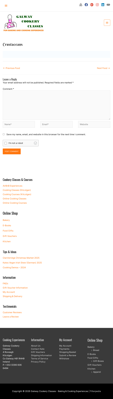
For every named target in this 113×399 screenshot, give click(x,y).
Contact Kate (37, 349)
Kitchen (7, 241)
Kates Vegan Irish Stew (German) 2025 (22, 262)
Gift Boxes (98, 361)
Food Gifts (8, 230)
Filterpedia (95, 391)
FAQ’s (5, 283)
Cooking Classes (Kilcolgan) (17, 190)
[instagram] (98, 4)
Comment (8, 89)
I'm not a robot (16, 143)
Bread (96, 350)
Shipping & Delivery (12, 296)
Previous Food (11, 68)
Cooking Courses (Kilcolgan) (17, 194)
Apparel (97, 372)
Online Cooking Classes (14, 198)
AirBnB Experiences (12, 185)
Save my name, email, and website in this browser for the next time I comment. (46, 134)
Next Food (103, 68)
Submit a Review (67, 355)
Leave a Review (11, 316)
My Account (9, 292)
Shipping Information (41, 355)
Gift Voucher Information (15, 287)
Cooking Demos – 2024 (14, 267)
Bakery (6, 220)
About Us (35, 345)
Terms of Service (39, 358)
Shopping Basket (67, 352)
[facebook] (87, 4)
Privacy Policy (38, 361)
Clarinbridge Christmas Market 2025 (21, 258)
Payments (64, 349)
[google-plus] (92, 4)
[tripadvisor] (108, 4)
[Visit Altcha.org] (35, 143)
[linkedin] (103, 4)
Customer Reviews (12, 312)
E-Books (7, 225)
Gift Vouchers (10, 236)
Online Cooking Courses (15, 203)
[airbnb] (81, 4)
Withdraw (64, 358)
